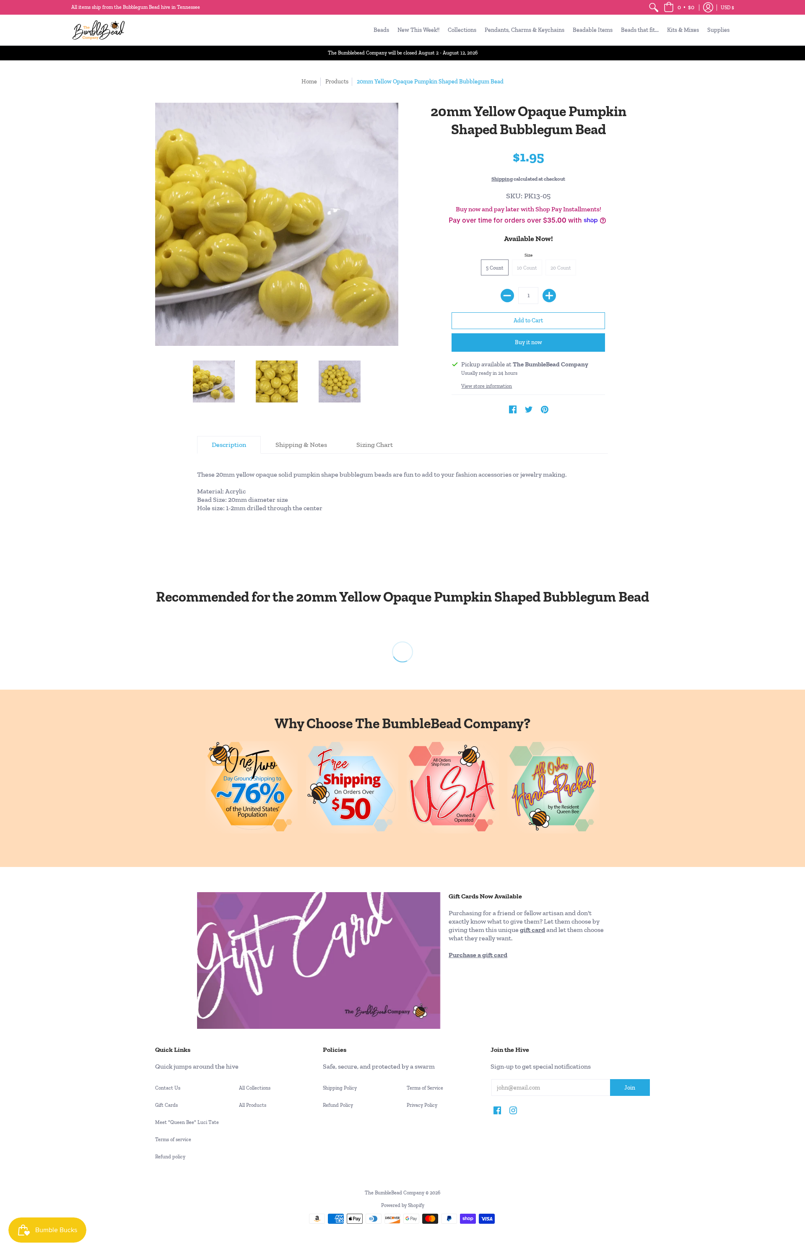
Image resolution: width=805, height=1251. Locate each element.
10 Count (527, 268)
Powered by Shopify (402, 1205)
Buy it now (528, 342)
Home (309, 81)
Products (336, 81)
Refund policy (170, 1157)
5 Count (495, 268)
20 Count (561, 268)
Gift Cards (166, 1105)
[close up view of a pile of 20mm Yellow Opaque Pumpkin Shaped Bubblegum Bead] (276, 381)
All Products (252, 1105)
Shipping (502, 179)
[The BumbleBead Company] (98, 30)
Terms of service (173, 1139)
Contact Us (167, 1088)
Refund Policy (338, 1105)
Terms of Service (425, 1088)
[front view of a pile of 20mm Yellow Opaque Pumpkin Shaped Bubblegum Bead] (214, 381)
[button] (679, 7)
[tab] (229, 445)
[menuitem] (653, 7)
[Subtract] (507, 295)
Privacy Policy (422, 1105)
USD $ (727, 7)
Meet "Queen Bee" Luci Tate (187, 1122)
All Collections (254, 1088)
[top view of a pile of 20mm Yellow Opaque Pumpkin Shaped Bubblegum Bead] (339, 381)
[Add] (549, 295)
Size (528, 255)
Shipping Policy (340, 1088)
